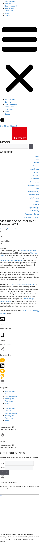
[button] (19, 58)
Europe (36, 188)
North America (34, 198)
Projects (36, 204)
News (7, 13)
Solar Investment (11, 6)
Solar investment (11, 396)
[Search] (31, 146)
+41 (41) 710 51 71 (6, 344)
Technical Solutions (32, 214)
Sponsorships (34, 207)
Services (8, 4)
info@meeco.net (6, 328)
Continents (35, 179)
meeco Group (9, 8)
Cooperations (34, 182)
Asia (37, 159)
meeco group (9, 399)
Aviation (36, 163)
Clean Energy (34, 169)
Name (2, 463)
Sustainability (34, 211)
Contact (7, 16)
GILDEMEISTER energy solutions (12, 260)
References (9, 11)
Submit (4, 472)
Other (37, 201)
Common (36, 172)
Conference (35, 175)
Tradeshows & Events (31, 217)
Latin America (34, 195)
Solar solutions (10, 1)
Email (2, 468)
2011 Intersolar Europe (28, 250)
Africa (37, 156)
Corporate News (13, 229)
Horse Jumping (33, 191)
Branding (3, 229)
